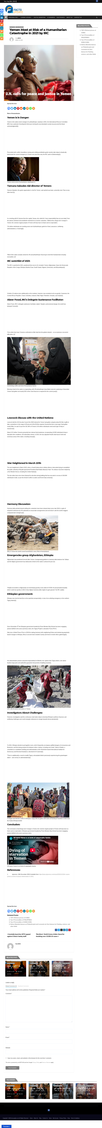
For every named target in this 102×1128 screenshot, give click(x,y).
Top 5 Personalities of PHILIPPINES (21, 920)
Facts (8, 960)
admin (19, 38)
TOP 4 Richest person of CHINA (20, 917)
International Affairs (16, 960)
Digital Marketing (40, 17)
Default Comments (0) (11, 986)
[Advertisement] (39, 140)
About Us (69, 17)
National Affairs (58, 1085)
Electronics (61, 17)
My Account (55, 1118)
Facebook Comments (23, 986)
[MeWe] (24, 107)
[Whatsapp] (30, 107)
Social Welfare (10, 963)
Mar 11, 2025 (58, 1094)
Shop (68, 1118)
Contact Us (78, 17)
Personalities (13, 17)
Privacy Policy (36, 1062)
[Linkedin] (15, 107)
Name (8, 1027)
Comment (9, 993)
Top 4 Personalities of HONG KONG (21, 922)
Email (8, 1037)
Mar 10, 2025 (82, 1094)
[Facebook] (8, 107)
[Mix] (27, 107)
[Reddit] (21, 107)
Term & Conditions (75, 1118)
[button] (96, 17)
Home (31, 1118)
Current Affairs (26, 17)
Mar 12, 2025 (35, 1094)
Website (8, 1047)
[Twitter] (11, 107)
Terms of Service (46, 1062)
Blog (40, 1118)
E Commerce (51, 17)
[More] (33, 107)
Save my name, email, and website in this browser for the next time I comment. (29, 1058)
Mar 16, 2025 (11, 1094)
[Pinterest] (18, 107)
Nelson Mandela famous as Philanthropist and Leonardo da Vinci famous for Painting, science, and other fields (88, 49)
